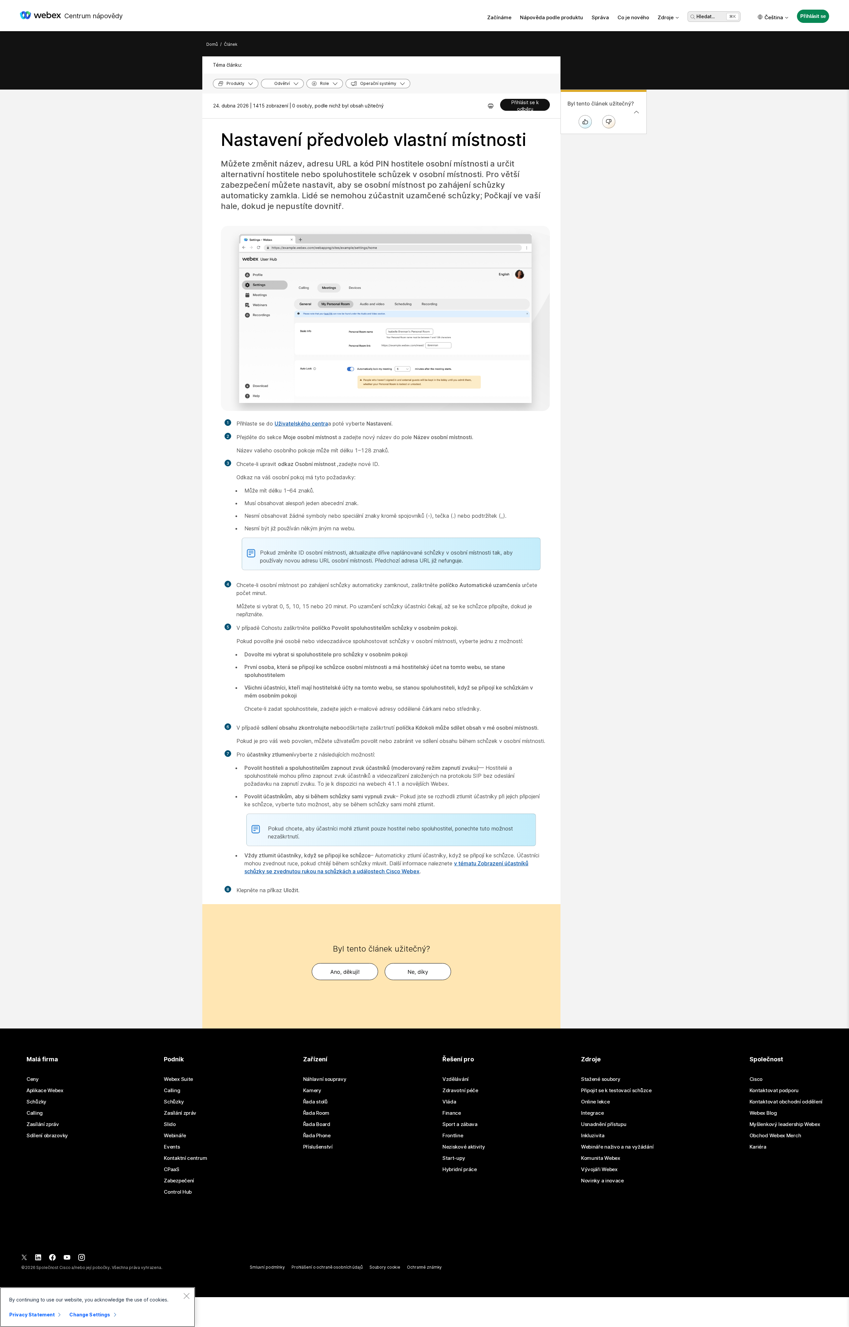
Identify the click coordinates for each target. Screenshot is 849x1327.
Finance (451, 1113)
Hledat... (705, 16)
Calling (35, 1113)
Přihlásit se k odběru (525, 105)
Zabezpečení (179, 1180)
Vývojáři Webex (599, 1169)
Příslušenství (318, 1147)
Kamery (312, 1090)
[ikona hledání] (692, 17)
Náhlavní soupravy (325, 1079)
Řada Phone (317, 1135)
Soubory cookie (384, 1267)
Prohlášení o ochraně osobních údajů (327, 1267)
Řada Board (316, 1124)
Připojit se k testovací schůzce (616, 1090)
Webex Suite (178, 1079)
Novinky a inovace (602, 1180)
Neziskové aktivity (463, 1147)
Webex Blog (763, 1113)
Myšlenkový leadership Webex (785, 1124)
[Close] (186, 1296)
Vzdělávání (455, 1079)
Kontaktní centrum (185, 1158)
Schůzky (36, 1101)
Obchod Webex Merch (775, 1135)
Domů (212, 44)
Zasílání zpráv (43, 1124)
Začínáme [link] (499, 17)
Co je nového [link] (633, 17)
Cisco (756, 1079)
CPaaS (171, 1169)
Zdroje (666, 17)
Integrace (592, 1113)
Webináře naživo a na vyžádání (617, 1147)
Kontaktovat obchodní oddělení (786, 1101)
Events (172, 1147)
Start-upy (453, 1158)
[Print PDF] (490, 106)
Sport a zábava (460, 1124)
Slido (170, 1124)
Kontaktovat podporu (774, 1090)
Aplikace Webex (45, 1090)
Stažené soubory (600, 1079)
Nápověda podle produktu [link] (551, 17)
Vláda (449, 1101)
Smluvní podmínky (267, 1267)
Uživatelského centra (301, 423)
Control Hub (178, 1192)
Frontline (452, 1135)
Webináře (175, 1135)
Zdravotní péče (460, 1090)
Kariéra (758, 1147)
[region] (97, 1307)
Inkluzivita (593, 1135)
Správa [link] (600, 17)
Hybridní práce (459, 1169)
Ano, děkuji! (344, 971)
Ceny (33, 1079)
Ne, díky (418, 971)
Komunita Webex (600, 1158)
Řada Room (316, 1113)
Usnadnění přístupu (603, 1124)
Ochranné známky (424, 1267)
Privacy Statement (32, 1314)
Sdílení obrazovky (47, 1135)
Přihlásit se (812, 16)
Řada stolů (315, 1101)
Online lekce (595, 1101)
